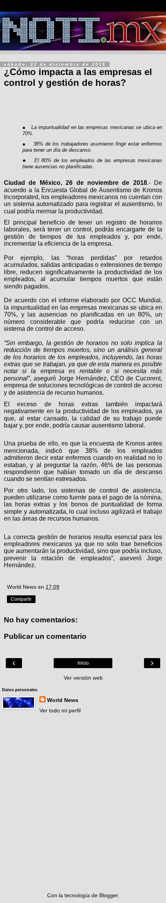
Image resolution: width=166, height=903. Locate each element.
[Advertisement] (83, 803)
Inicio (83, 663)
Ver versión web (83, 678)
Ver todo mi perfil (60, 710)
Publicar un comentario (45, 636)
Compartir (21, 599)
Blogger (108, 895)
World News (62, 700)
